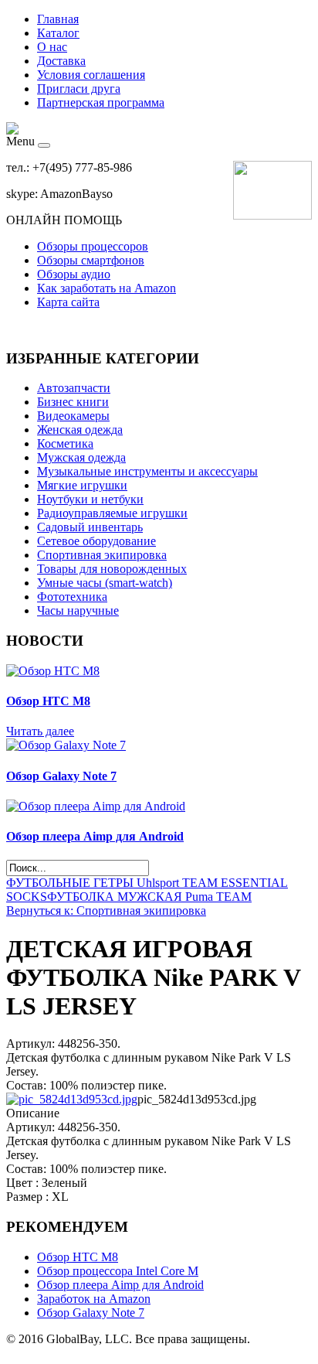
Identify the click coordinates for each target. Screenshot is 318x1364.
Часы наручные (78, 610)
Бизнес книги (73, 401)
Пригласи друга (78, 88)
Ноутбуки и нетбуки (90, 499)
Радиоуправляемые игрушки (112, 513)
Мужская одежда (81, 457)
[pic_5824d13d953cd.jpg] (71, 1099)
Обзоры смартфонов (90, 260)
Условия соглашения (91, 74)
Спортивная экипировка (102, 554)
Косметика (65, 443)
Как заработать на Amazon (106, 288)
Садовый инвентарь (90, 527)
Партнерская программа (100, 102)
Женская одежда (80, 429)
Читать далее (40, 731)
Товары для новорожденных (112, 568)
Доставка (61, 60)
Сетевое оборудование (96, 540)
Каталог (58, 32)
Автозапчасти (73, 387)
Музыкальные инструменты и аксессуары (147, 471)
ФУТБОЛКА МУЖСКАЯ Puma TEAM (149, 896)
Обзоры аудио (73, 274)
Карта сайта (68, 302)
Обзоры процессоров (92, 246)
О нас (52, 46)
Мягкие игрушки (82, 485)
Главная (58, 19)
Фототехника (72, 596)
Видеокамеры (73, 415)
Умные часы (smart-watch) (104, 582)
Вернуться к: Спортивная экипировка (106, 910)
